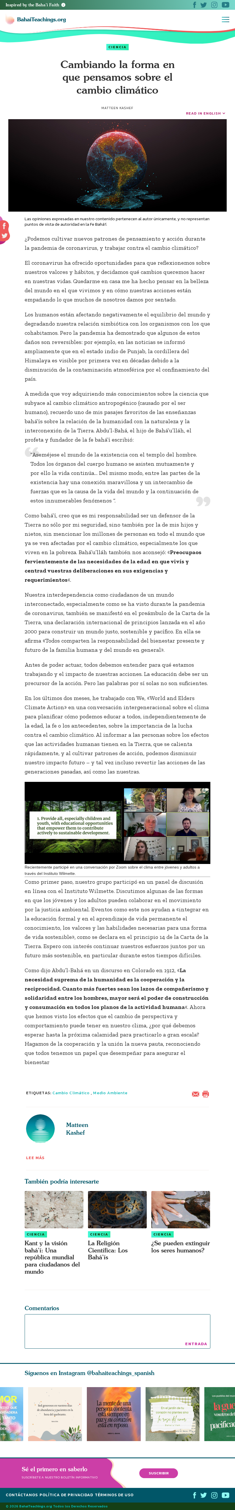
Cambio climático (71, 1093)
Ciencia (117, 47)
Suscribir (159, 1473)
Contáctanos (22, 1495)
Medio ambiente (110, 1093)
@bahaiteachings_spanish (120, 1373)
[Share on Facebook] (4, 226)
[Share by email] (196, 1093)
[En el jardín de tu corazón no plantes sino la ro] (175, 1414)
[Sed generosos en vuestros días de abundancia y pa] (55, 1414)
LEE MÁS (35, 1158)
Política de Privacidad (66, 1495)
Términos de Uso (114, 1495)
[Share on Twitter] (4, 235)
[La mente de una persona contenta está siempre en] (116, 1414)
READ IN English (203, 113)
